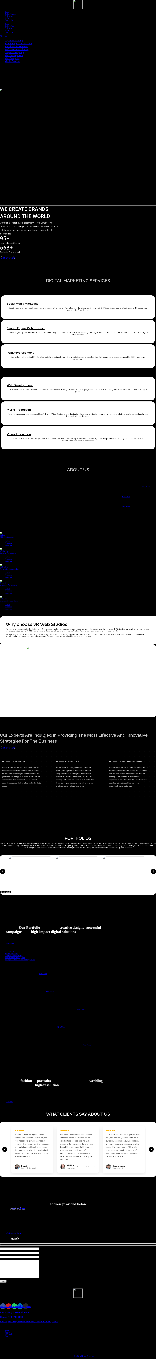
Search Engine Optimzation (18, 43)
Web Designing (12, 58)
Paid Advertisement (20, 352)
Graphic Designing (14, 52)
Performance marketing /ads (15, 958)
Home (7, 12)
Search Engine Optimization (26, 328)
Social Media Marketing (17, 46)
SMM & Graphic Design (13, 956)
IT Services (9, 16)
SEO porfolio (9, 952)
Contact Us (9, 20)
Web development (14, 55)
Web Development (20, 385)
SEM (22, 631)
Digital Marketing (11, 14)
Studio (7, 18)
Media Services (12, 61)
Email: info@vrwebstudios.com (14, 1312)
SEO (18, 631)
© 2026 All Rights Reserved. (84, 1356)
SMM (31, 631)
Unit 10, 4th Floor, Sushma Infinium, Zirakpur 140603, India (29, 1321)
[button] (4, 36)
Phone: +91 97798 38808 (11, 1317)
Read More (146, 487)
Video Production (19, 434)
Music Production (19, 409)
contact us (17, 1208)
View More (43, 974)
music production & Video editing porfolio (20, 960)
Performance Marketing (17, 49)
